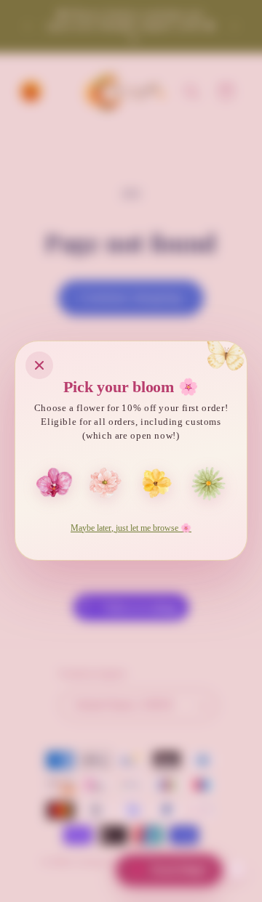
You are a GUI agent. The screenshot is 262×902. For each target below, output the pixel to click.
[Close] (39, 365)
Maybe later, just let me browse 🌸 (131, 528)
